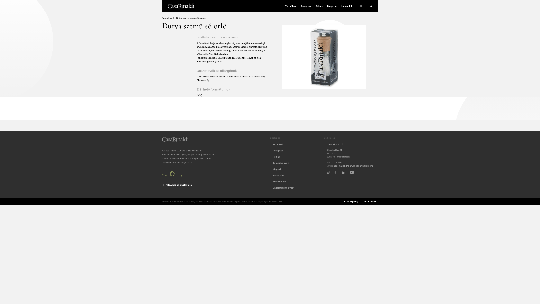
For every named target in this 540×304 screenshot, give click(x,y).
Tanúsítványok (281, 163)
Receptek (306, 6)
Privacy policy (351, 201)
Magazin (332, 6)
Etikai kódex (279, 181)
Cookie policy (369, 201)
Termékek (290, 6)
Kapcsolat (346, 6)
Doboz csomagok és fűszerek (191, 18)
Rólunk (319, 6)
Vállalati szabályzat (283, 187)
